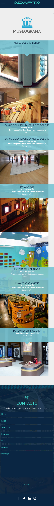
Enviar (27, 484)
